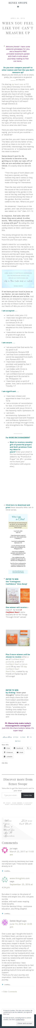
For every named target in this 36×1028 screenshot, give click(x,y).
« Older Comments (9, 991)
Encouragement (16, 804)
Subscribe (28, 795)
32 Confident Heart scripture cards (16, 664)
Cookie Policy (20, 1019)
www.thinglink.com (20, 878)
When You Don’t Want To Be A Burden (9, 828)
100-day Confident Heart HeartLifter (16, 668)
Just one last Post (25, 822)
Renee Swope (18, 2)
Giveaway (27, 804)
